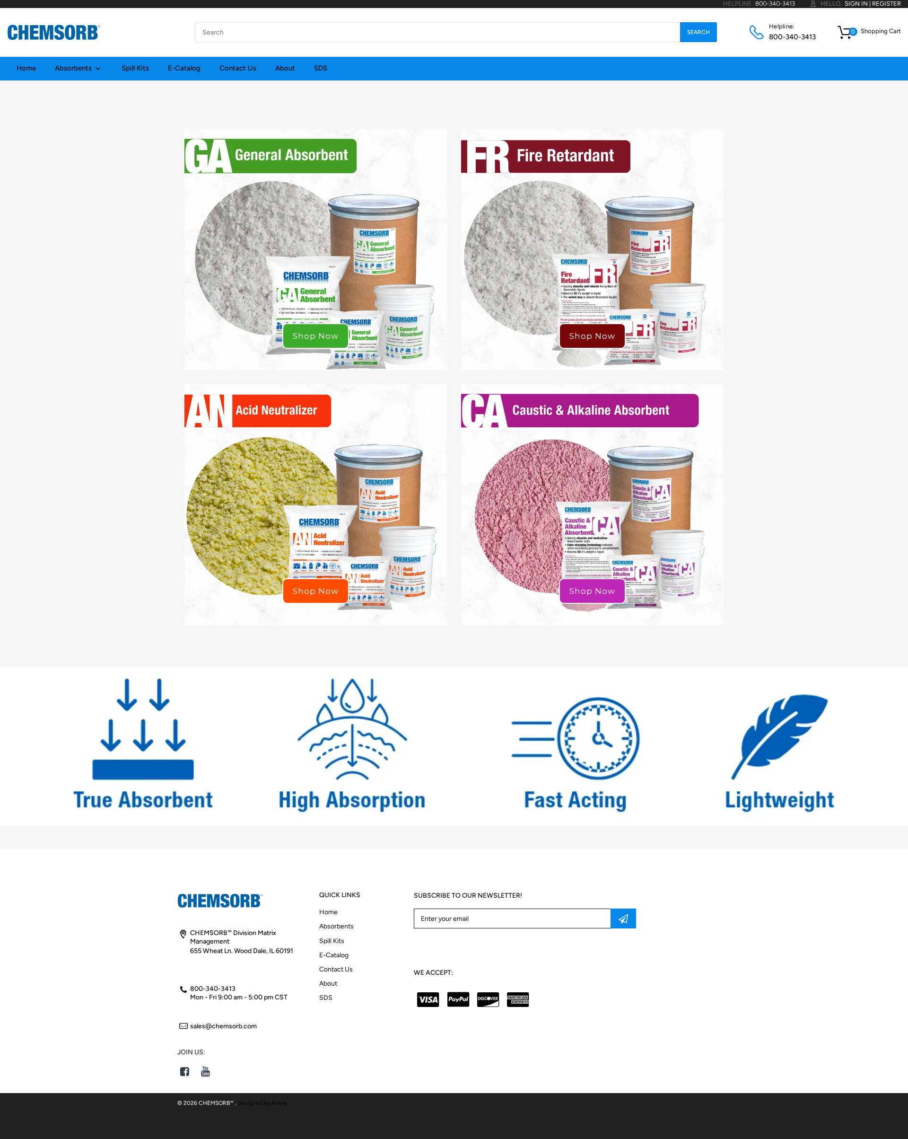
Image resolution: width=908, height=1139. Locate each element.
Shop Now (316, 336)
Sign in (856, 3)
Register (886, 3)
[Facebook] (184, 1071)
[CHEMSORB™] (53, 32)
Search (698, 32)
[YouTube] (205, 1071)
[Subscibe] (623, 918)
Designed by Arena (262, 1103)
